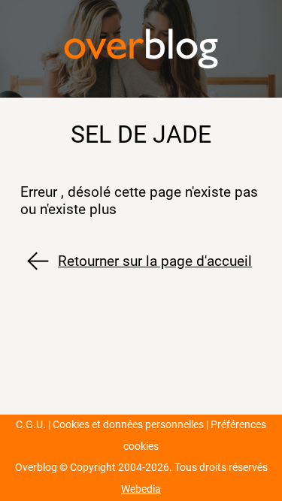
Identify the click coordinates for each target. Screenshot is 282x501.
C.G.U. (31, 424)
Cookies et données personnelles (128, 424)
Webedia (141, 489)
